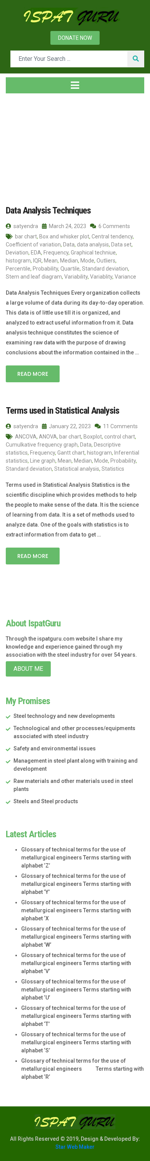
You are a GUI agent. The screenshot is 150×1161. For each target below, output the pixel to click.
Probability (45, 269)
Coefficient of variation (33, 244)
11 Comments (120, 426)
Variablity (101, 277)
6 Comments (113, 226)
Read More (32, 374)
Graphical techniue (93, 252)
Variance (125, 277)
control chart (119, 437)
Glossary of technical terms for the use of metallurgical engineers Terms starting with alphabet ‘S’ (76, 1042)
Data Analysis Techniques (48, 210)
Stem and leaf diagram (34, 277)
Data (69, 244)
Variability (76, 277)
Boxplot (92, 437)
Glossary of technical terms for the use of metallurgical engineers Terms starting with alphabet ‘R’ (82, 1069)
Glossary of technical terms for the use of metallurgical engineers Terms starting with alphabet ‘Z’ (76, 857)
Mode (87, 261)
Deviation (17, 252)
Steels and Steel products (45, 801)
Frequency (55, 252)
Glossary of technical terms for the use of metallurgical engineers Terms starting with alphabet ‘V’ (76, 963)
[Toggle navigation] (75, 85)
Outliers (106, 261)
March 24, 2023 (67, 226)
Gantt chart (71, 453)
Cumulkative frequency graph (42, 445)
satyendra (25, 226)
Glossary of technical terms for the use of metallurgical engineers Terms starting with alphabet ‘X (76, 910)
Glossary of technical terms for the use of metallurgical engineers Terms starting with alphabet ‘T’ (76, 1016)
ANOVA (48, 437)
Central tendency (112, 236)
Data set (121, 244)
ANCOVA (26, 437)
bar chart (26, 236)
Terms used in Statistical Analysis (62, 410)
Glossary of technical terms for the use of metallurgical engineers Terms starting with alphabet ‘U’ (76, 989)
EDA (36, 252)
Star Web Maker (75, 1147)
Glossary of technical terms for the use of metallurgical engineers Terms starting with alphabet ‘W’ (76, 937)
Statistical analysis (76, 469)
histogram (18, 261)
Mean (51, 261)
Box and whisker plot (64, 236)
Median (69, 261)
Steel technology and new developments (64, 716)
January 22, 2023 (69, 426)
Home (21, 145)
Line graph (42, 461)
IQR (37, 261)
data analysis (93, 244)
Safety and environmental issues (54, 748)
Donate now (75, 38)
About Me (28, 668)
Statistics (113, 469)
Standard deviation (105, 269)
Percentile (18, 269)
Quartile (70, 269)
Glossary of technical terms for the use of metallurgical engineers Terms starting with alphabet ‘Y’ (76, 884)
